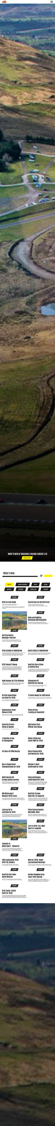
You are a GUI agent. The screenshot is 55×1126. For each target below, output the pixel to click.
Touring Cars (33, 589)
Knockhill (9, 589)
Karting (45, 584)
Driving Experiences (22, 584)
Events (35, 584)
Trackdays (45, 589)
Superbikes (20, 589)
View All (9, 584)
